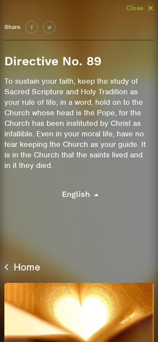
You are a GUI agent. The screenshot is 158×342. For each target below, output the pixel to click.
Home (25, 267)
